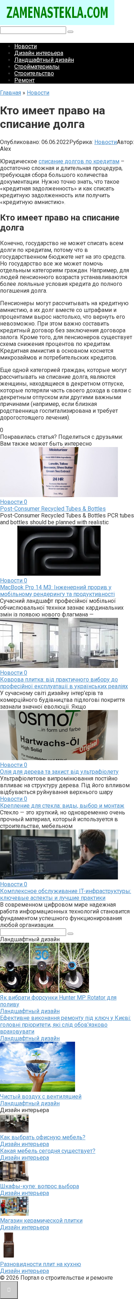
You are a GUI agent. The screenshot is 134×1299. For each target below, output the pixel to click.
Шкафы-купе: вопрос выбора (39, 1186)
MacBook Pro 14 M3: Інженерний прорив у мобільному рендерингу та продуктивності (57, 591)
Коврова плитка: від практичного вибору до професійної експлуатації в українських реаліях (64, 683)
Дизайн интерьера (38, 53)
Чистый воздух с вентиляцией (40, 1096)
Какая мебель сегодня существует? (47, 1150)
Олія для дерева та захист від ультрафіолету (59, 771)
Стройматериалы (37, 66)
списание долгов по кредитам (79, 161)
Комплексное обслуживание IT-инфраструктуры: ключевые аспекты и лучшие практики (65, 894)
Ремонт (24, 80)
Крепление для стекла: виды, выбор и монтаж (62, 805)
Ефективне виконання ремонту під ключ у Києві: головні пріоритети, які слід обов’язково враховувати (65, 1025)
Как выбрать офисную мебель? (42, 1137)
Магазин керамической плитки (41, 1220)
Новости (25, 46)
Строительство (34, 73)
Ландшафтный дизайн (44, 59)
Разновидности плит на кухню (40, 1264)
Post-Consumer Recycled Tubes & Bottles (53, 508)
